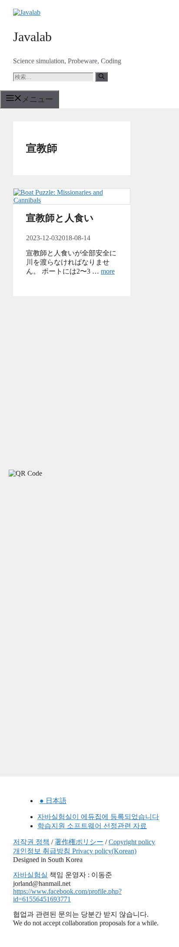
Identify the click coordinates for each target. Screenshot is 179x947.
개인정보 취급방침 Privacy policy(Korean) (74, 851)
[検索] (101, 77)
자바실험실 (30, 874)
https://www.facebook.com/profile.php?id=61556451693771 (67, 895)
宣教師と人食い (60, 217)
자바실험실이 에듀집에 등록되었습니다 (98, 816)
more (108, 271)
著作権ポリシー (79, 842)
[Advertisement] (65, 562)
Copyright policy (132, 842)
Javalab (32, 36)
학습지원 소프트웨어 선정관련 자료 (92, 825)
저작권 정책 (31, 842)
